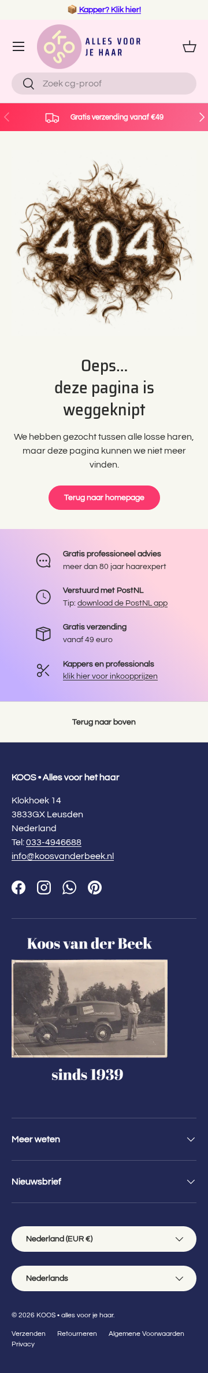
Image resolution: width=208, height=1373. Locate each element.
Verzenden (29, 1334)
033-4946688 (53, 842)
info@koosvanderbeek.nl (63, 856)
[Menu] (18, 46)
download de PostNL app (122, 603)
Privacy (23, 1344)
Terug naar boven (104, 722)
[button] (189, 46)
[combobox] (104, 84)
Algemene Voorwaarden (146, 1334)
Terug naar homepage (104, 497)
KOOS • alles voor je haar (74, 1315)
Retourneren (77, 1334)
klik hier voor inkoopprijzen (110, 676)
